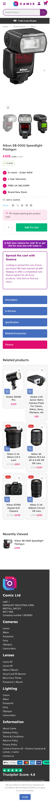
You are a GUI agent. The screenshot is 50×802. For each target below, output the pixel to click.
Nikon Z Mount (10, 669)
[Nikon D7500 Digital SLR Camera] (13, 488)
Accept (24, 797)
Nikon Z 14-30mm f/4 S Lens (13, 456)
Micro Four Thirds (12, 677)
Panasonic (8, 636)
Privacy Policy (10, 744)
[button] (4, 70)
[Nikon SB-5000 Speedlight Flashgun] (7, 543)
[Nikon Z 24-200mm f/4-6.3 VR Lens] (35, 488)
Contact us (8, 755)
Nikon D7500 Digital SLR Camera (13, 507)
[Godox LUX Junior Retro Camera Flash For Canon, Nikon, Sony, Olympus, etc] (35, 380)
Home (5, 26)
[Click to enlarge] (7, 107)
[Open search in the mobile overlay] (24, 12)
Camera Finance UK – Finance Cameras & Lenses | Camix (23, 750)
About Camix (9, 728)
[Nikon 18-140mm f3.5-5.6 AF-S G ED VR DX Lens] (35, 437)
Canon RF (8, 665)
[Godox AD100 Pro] (13, 380)
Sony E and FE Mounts (14, 673)
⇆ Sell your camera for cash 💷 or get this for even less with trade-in (23, 244)
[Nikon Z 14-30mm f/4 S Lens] (13, 437)
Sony (5, 640)
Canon (6, 628)
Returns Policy (10, 740)
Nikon (33, 26)
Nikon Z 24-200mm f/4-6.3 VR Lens (35, 507)
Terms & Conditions (13, 736)
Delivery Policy (10, 732)
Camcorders (9, 648)
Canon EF (7, 661)
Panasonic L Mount (13, 681)
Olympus (7, 644)
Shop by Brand (19, 26)
